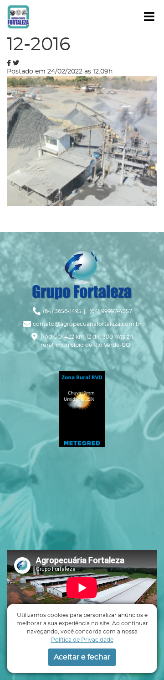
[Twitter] (16, 63)
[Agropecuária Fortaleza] (18, 16)
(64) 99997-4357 (110, 311)
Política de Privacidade (82, 640)
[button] (149, 17)
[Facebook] (9, 63)
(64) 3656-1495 (62, 311)
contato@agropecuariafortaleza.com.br (87, 324)
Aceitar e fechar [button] (82, 657)
